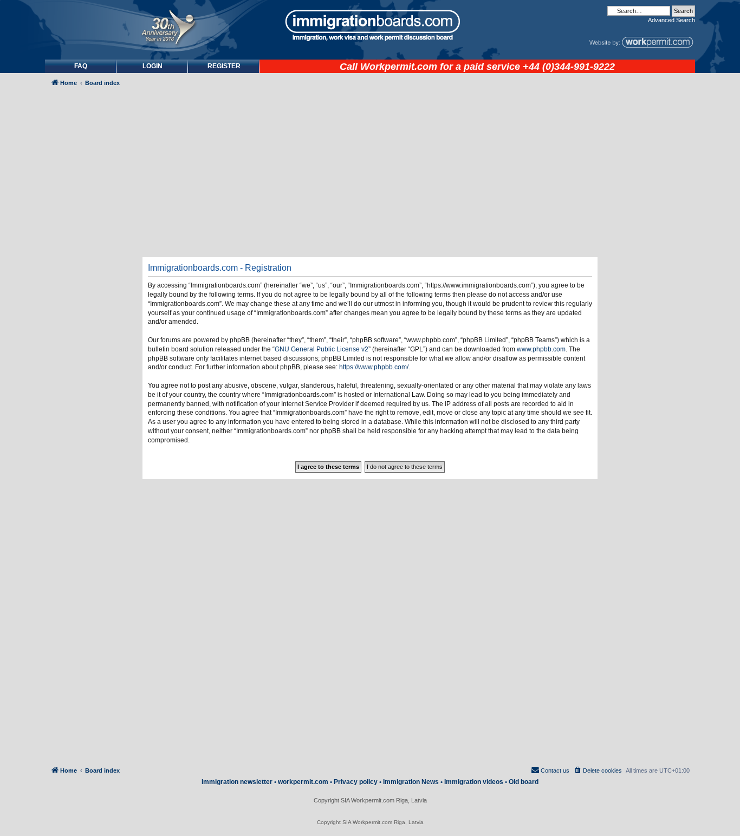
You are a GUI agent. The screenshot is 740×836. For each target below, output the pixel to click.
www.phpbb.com (541, 349)
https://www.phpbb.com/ (373, 367)
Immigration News (411, 782)
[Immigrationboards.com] (370, 25)
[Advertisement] (90, 382)
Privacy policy (356, 782)
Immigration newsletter (237, 782)
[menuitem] (152, 66)
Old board (523, 782)
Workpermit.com (398, 66)
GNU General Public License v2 (321, 349)
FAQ (80, 66)
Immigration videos (473, 782)
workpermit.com (303, 782)
